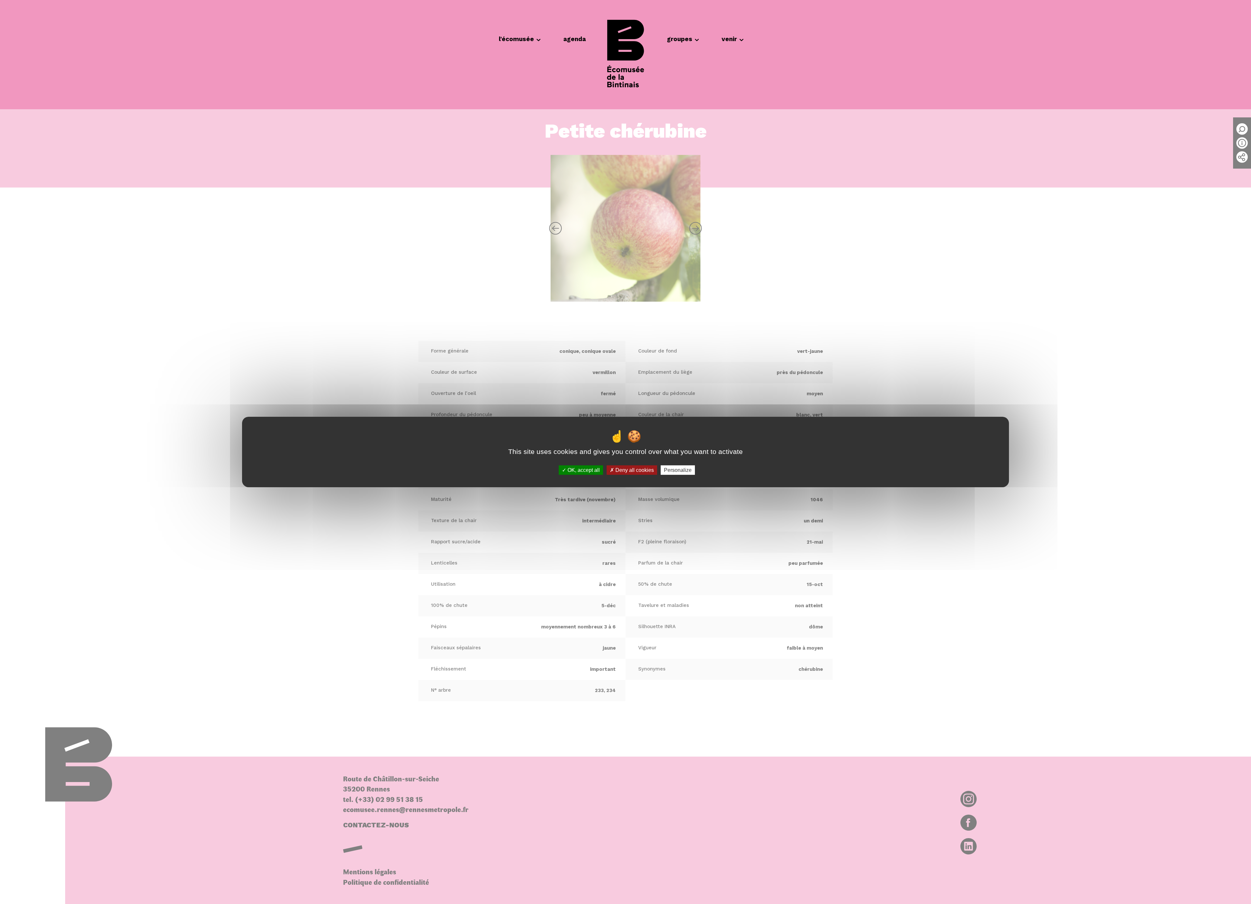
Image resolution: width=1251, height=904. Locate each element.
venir (729, 39)
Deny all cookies (634, 470)
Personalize (678, 470)
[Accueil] (625, 55)
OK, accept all (583, 470)
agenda (574, 39)
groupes (679, 39)
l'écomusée (516, 39)
